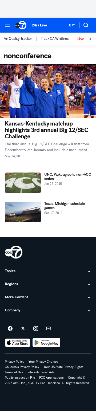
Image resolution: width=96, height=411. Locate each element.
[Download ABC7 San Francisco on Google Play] (47, 342)
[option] (22, 39)
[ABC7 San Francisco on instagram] (35, 328)
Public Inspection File (20, 377)
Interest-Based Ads (41, 372)
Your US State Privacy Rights (63, 367)
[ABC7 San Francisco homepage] (20, 25)
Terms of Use (14, 372)
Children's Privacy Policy (22, 367)
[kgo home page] (13, 252)
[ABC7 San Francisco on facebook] (10, 328)
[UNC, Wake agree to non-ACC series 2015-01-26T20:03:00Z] (23, 183)
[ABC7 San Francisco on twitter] (23, 328)
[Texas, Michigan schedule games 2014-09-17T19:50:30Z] (23, 212)
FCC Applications (51, 377)
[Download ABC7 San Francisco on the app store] (17, 342)
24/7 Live (39, 25)
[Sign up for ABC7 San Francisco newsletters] (48, 328)
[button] (7, 24)
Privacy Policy (14, 361)
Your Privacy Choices (43, 361)
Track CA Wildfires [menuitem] (55, 39)
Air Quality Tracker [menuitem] (18, 39)
